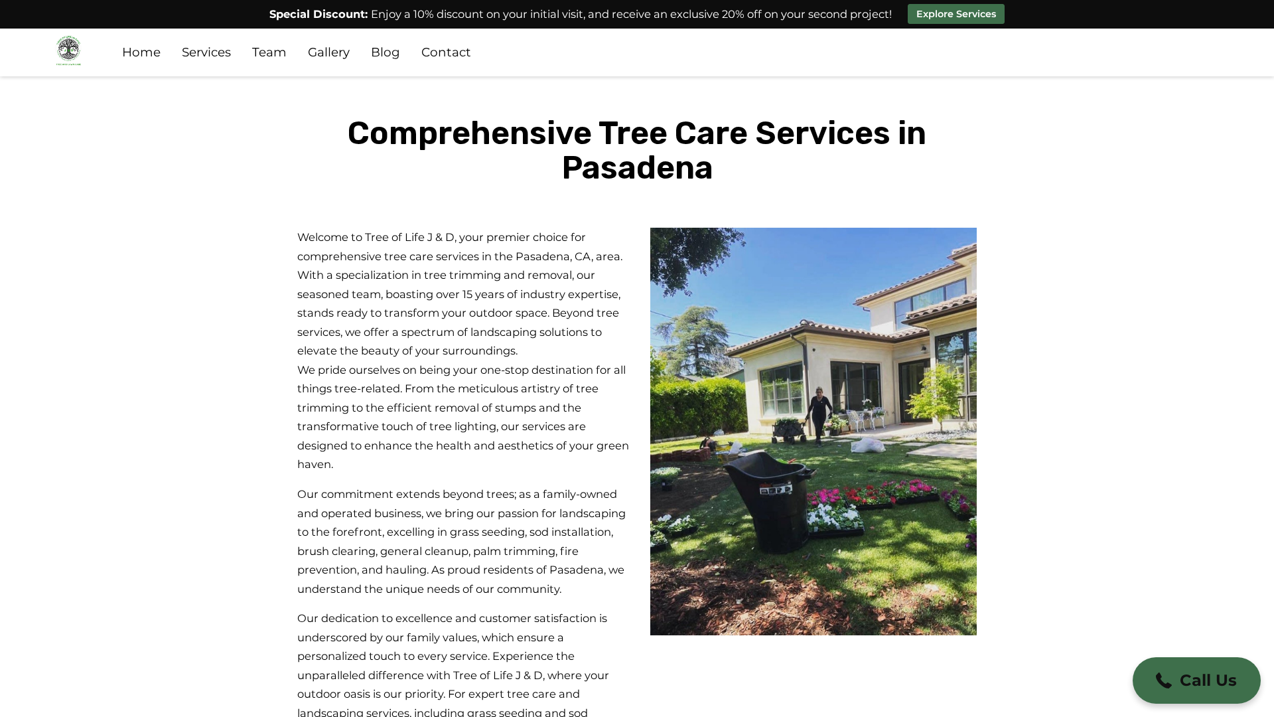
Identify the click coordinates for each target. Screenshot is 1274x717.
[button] (1197, 680)
